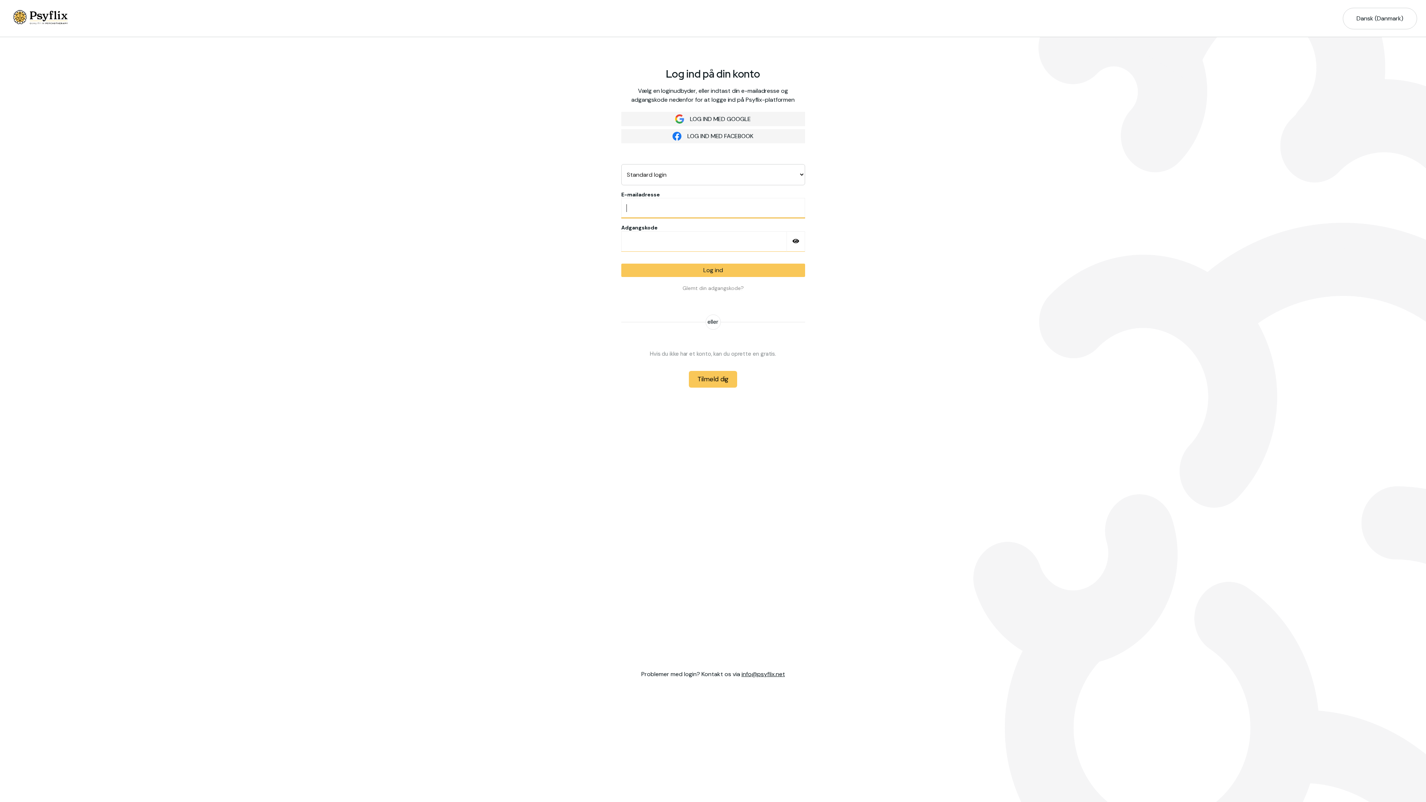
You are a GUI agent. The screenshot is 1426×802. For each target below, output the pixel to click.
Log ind (713, 270)
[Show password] (796, 241)
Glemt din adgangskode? (713, 288)
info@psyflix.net (763, 674)
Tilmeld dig (713, 379)
